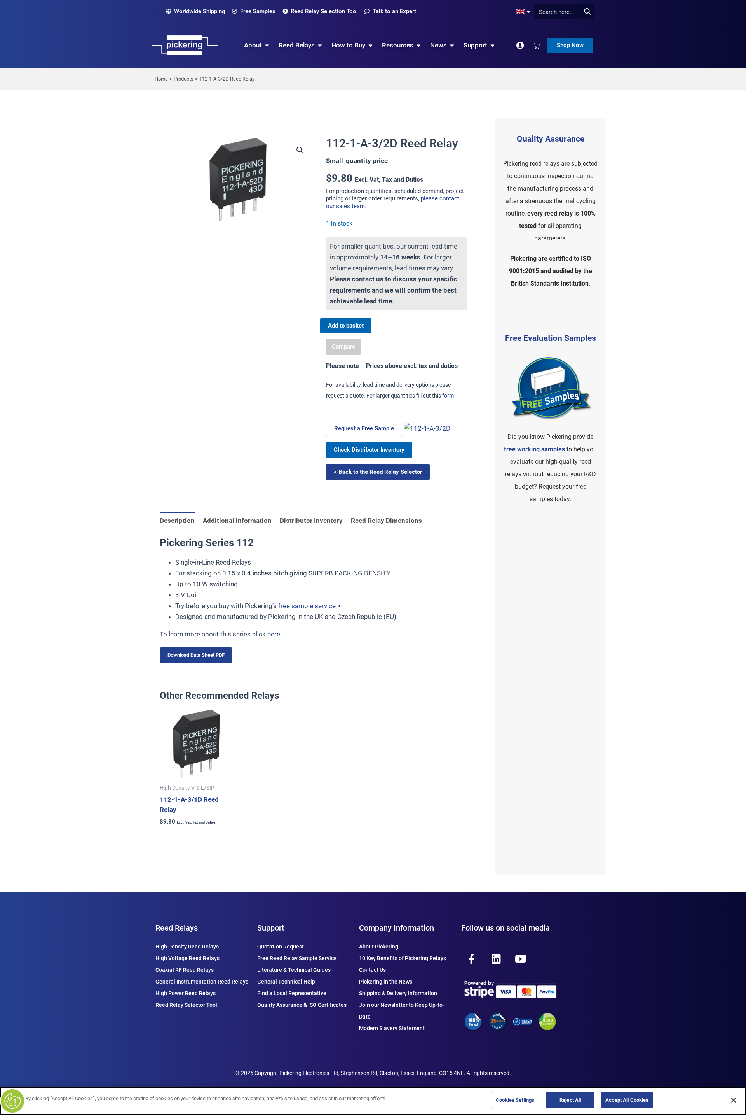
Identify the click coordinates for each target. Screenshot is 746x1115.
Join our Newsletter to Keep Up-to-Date (401, 1011)
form (448, 396)
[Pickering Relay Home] (185, 45)
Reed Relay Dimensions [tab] (386, 520)
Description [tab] (177, 520)
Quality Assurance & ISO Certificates (302, 1005)
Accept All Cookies (626, 1100)
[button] (300, 150)
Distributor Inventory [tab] (311, 520)
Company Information (396, 928)
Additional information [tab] (237, 520)
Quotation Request (280, 946)
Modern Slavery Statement (392, 1028)
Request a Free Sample (364, 428)
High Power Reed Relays (185, 993)
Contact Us (372, 970)
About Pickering (378, 946)
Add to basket (346, 325)
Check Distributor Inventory (369, 449)
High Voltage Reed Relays (187, 958)
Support (270, 928)
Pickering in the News (385, 981)
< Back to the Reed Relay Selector (378, 471)
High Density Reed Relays (187, 946)
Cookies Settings (515, 1100)
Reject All (570, 1100)
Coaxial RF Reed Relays (184, 970)
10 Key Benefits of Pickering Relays (402, 958)
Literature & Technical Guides (294, 970)
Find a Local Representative (291, 993)
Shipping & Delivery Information (398, 993)
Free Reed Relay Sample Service (297, 958)
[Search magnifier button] (587, 11)
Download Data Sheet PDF (196, 655)
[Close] (733, 1100)
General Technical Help (286, 981)
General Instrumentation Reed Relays (201, 981)
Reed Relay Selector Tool (186, 1005)
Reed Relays (176, 928)
